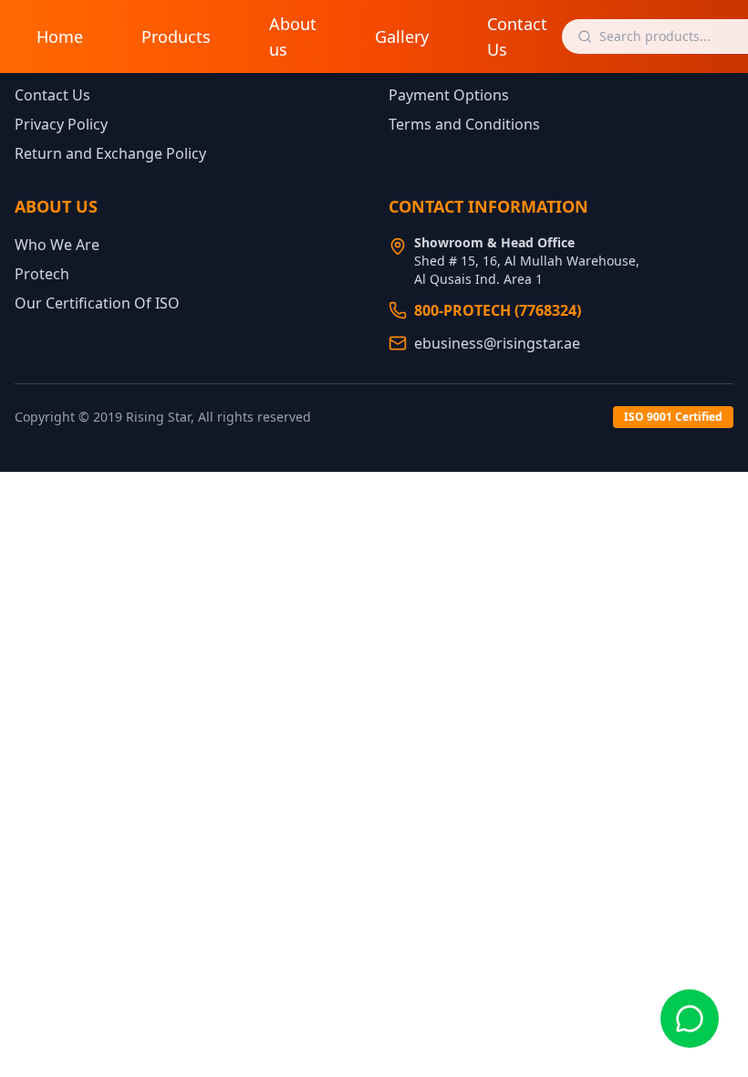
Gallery (402, 36)
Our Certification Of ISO (97, 303)
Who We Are (57, 245)
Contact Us (517, 36)
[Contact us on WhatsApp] (689, 1018)
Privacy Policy (61, 124)
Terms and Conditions (464, 124)
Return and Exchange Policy (110, 153)
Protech (42, 274)
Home (59, 36)
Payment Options (449, 95)
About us (293, 36)
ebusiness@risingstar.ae (497, 343)
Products (176, 36)
